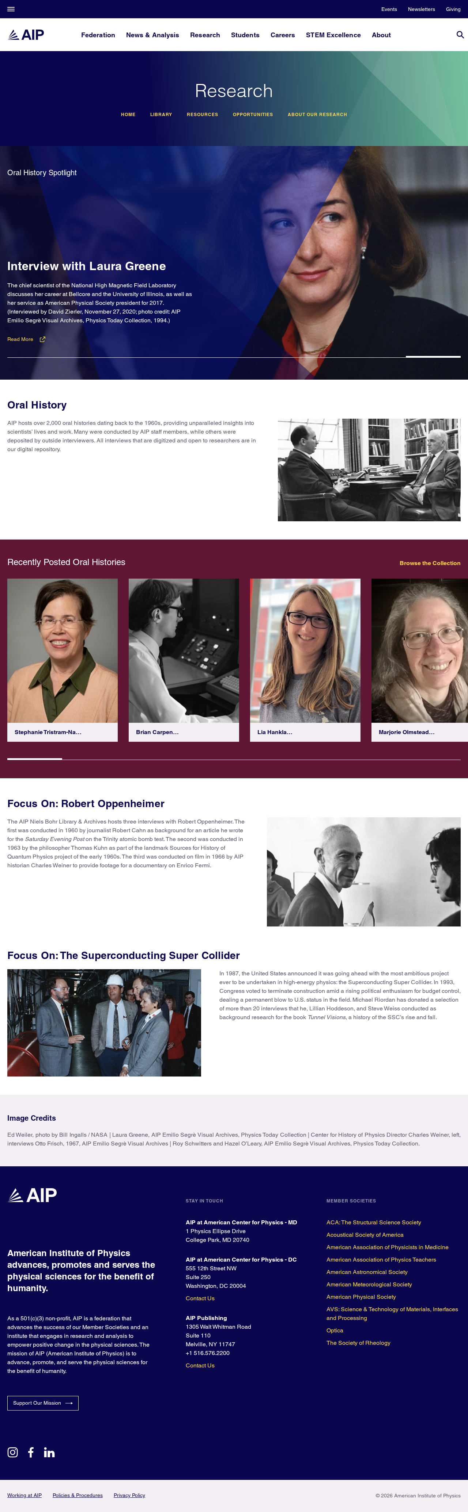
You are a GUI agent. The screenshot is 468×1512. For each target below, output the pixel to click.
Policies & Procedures (78, 1495)
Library (161, 114)
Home (128, 114)
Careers (283, 35)
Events (389, 9)
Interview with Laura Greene (86, 266)
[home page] (25, 35)
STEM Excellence (333, 35)
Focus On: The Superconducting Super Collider (123, 955)
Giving (453, 9)
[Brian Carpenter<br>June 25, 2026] (184, 651)
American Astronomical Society (367, 1272)
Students (245, 35)
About (381, 35)
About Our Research (317, 114)
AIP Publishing (206, 1318)
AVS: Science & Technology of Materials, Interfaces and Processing (392, 1313)
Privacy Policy (129, 1495)
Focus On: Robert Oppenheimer (86, 803)
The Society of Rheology (358, 1342)
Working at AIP (24, 1495)
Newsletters (421, 9)
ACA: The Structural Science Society (374, 1222)
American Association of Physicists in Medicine (388, 1247)
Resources (202, 114)
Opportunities (253, 114)
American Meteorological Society (369, 1284)
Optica (335, 1330)
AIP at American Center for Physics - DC (241, 1259)
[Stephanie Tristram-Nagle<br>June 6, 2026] (62, 651)
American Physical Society (361, 1296)
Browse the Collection (430, 563)
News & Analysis (152, 35)
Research (205, 35)
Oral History (37, 405)
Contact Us (200, 1298)
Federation (98, 35)
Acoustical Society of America (365, 1234)
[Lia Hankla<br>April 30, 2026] (305, 651)
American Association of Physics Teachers (381, 1259)
